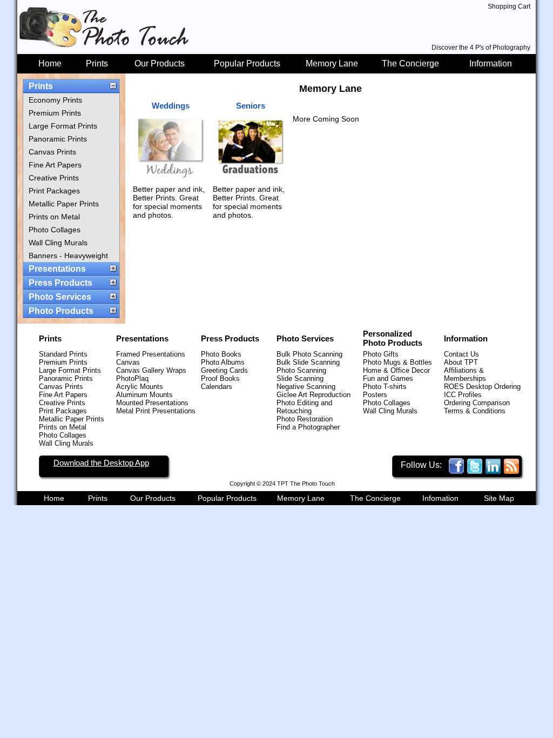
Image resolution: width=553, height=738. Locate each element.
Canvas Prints (52, 151)
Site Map (499, 498)
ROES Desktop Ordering (482, 387)
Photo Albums (223, 362)
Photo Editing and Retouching (304, 407)
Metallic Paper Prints (64, 203)
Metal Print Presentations (155, 411)
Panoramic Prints (58, 139)
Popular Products (247, 63)
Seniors (250, 105)
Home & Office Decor (396, 370)
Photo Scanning (301, 370)
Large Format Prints (63, 126)
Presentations (57, 268)
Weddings (171, 105)
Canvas (128, 362)
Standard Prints (63, 354)
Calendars (216, 387)
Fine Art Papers (55, 164)
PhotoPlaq (132, 378)
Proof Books (220, 378)
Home (50, 63)
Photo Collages (54, 229)
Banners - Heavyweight (68, 255)
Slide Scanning (299, 378)
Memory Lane (332, 63)
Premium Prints (55, 113)
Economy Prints (55, 100)
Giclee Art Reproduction (313, 395)
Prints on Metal (54, 216)
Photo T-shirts (385, 387)
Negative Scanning (305, 387)
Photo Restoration (304, 419)
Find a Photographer (308, 427)
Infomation (440, 498)
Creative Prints (54, 177)
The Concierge (410, 63)
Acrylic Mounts (139, 387)
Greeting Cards (224, 370)
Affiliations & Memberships (465, 374)
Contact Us (461, 354)
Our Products (159, 63)
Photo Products (61, 311)
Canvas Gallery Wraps (151, 370)
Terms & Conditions (474, 411)
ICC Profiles (463, 395)
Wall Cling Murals (58, 242)
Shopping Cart (509, 6)
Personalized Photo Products (392, 338)
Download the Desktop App (101, 462)
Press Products (60, 282)
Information (490, 63)
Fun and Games (388, 378)
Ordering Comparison (477, 403)
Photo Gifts (381, 354)
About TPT (461, 362)
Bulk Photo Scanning (309, 354)
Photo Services (60, 296)
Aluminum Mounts (144, 395)
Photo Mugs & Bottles (397, 362)
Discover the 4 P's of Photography (480, 47)
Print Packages (54, 190)
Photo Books (221, 354)
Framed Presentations (150, 354)
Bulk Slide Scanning (308, 362)
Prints (97, 63)
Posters (375, 395)
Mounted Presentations (152, 403)
